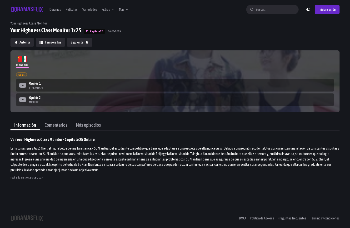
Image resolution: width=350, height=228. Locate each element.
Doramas (55, 9)
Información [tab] (25, 125)
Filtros (106, 9)
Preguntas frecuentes (292, 218)
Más (121, 9)
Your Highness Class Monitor (28, 23)
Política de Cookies (262, 218)
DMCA (242, 218)
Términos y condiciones (325, 218)
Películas (72, 9)
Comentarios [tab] (56, 125)
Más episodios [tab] (88, 125)
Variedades (89, 9)
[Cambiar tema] (308, 9)
